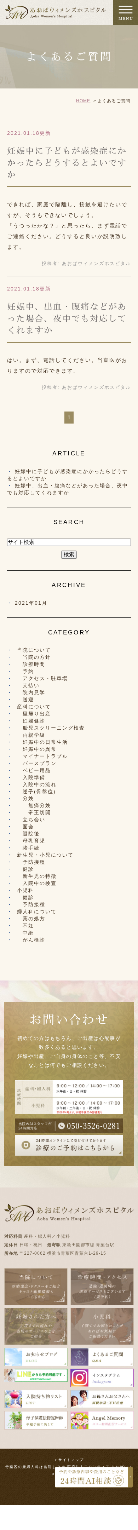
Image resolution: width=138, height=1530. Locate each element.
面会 (25, 826)
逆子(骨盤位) (36, 791)
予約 (25, 671)
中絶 (25, 933)
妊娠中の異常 (37, 749)
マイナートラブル (42, 756)
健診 (25, 869)
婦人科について (37, 911)
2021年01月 (31, 603)
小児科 (25, 890)
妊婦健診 (31, 721)
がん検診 (31, 940)
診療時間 (31, 664)
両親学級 (31, 735)
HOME (83, 100)
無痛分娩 (34, 805)
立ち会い (31, 819)
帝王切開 (34, 812)
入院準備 (31, 777)
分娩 (25, 798)
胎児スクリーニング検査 (51, 728)
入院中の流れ (37, 784)
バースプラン (37, 763)
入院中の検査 (37, 883)
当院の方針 (34, 657)
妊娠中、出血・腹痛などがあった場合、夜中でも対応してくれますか (67, 318)
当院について (34, 650)
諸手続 (28, 848)
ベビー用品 (34, 770)
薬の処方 (31, 918)
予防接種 (31, 862)
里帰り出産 (34, 714)
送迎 (25, 699)
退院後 (28, 833)
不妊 (25, 925)
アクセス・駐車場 (42, 678)
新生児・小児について (45, 855)
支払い (28, 685)
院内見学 (31, 692)
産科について (34, 706)
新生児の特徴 (37, 876)
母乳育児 (31, 841)
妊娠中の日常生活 (42, 742)
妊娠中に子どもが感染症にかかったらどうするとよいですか (67, 162)
